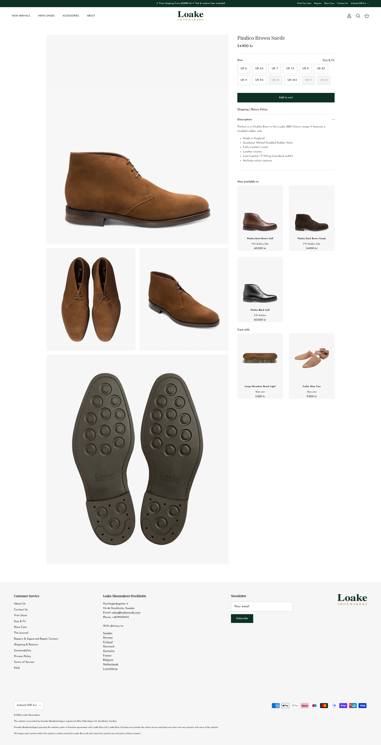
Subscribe (242, 618)
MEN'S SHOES (46, 16)
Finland (108, 642)
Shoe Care (329, 3)
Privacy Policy (22, 656)
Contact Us (342, 3)
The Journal (21, 632)
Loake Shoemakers (31, 715)
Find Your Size (304, 3)
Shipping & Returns (26, 644)
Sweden (107, 633)
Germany (108, 651)
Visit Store (20, 615)
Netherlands (110, 664)
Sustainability (22, 650)
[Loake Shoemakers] (190, 16)
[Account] (348, 15)
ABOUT (91, 16)
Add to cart (286, 97)
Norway (108, 637)
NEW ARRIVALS (21, 16)
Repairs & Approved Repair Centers (36, 638)
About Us (20, 603)
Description (244, 119)
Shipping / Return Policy (252, 109)
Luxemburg (110, 668)
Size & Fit (20, 621)
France (107, 655)
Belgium (108, 659)
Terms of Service (24, 662)
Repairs (317, 3)
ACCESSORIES (71, 16)
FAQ (17, 668)
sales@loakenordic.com (126, 612)
